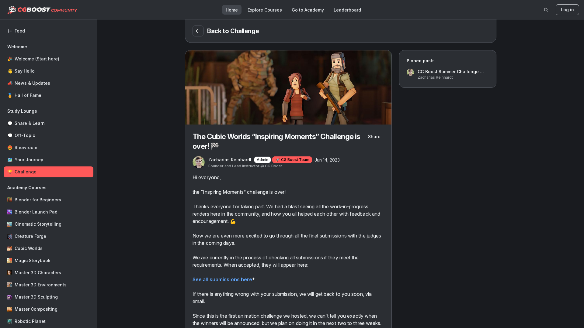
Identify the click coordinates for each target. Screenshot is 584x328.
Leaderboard (347, 9)
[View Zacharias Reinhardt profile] (199, 162)
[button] (48, 71)
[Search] (546, 10)
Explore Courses (265, 9)
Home (232, 9)
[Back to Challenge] (198, 31)
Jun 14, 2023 (327, 159)
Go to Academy (308, 9)
